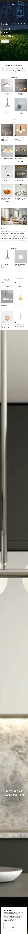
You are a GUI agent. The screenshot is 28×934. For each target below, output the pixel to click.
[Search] (4, 4)
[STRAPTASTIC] (14, 4)
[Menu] (1, 4)
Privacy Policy (12, 920)
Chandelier (14, 119)
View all (14, 121)
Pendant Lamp (14, 248)
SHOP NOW (5, 41)
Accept (13, 924)
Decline (13, 927)
